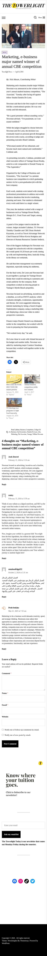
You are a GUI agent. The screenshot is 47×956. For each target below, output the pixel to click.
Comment (7, 673)
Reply (4, 484)
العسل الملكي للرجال (10, 578)
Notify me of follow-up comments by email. (22, 730)
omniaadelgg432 (15, 569)
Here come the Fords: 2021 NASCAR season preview (14, 387)
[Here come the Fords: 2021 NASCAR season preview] (14, 378)
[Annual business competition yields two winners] (32, 378)
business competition (26, 430)
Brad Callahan (15, 430)
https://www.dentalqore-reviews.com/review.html (19, 633)
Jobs (39, 432)
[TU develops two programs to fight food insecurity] (14, 402)
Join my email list (11, 834)
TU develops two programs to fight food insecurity (12, 410)
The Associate (22, 434)
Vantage (29, 434)
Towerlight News (7, 72)
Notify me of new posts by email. (18, 735)
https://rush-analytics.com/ (24, 550)
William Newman (38, 434)
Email (5, 705)
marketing (14, 434)
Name (5, 693)
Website (5, 717)
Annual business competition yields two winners (30, 387)
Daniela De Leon (32, 432)
